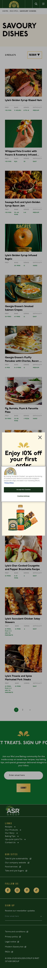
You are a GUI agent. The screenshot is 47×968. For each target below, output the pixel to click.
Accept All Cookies (23, 489)
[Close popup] (40, 437)
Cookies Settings (23, 496)
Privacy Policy (9, 483)
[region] (23, 484)
